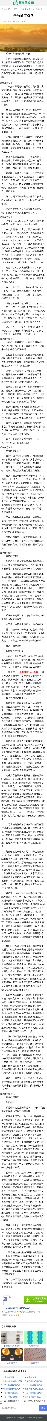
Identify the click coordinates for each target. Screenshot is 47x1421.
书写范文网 (20, 1418)
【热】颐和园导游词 (11, 1385)
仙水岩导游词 (8, 1377)
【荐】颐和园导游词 (33, 1385)
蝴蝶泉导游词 (13, 1401)
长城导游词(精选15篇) (34, 1389)
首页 (15, 9)
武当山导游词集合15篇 (12, 1381)
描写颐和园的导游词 (11, 1389)
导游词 (39, 9)
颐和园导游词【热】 (33, 1397)
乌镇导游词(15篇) (10, 1393)
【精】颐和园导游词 (33, 1393)
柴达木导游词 (30, 1377)
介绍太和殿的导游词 (33, 1381)
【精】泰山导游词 (10, 1397)
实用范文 (26, 9)
